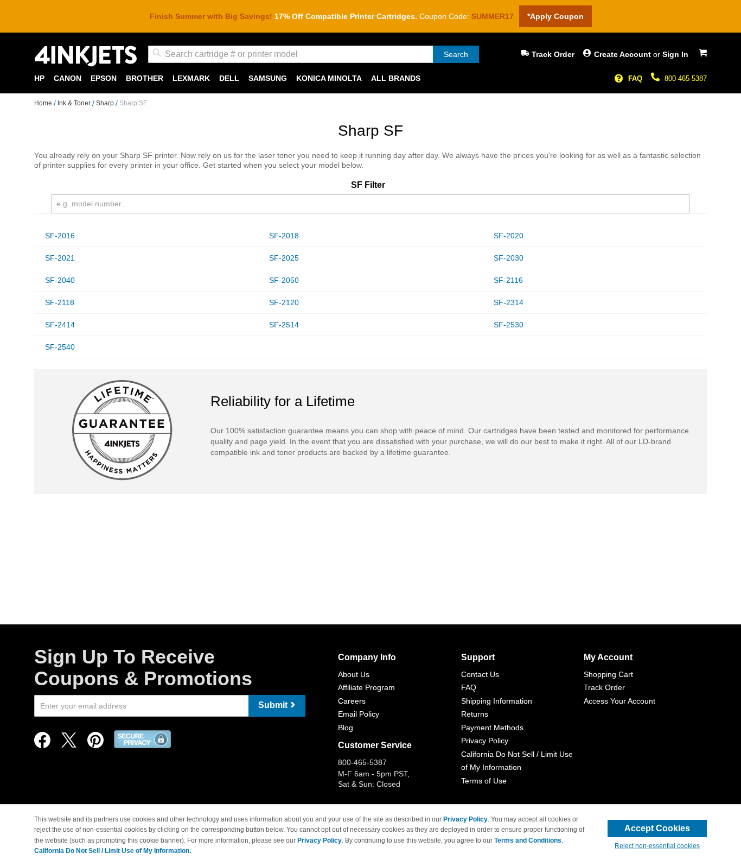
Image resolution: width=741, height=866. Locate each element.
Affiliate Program (366, 687)
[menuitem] (39, 78)
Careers (352, 701)
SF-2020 (508, 235)
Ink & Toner (75, 103)
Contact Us (480, 674)
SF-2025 (284, 258)
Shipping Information (496, 701)
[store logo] (85, 56)
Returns (474, 714)
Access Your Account (619, 701)
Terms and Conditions (527, 840)
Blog (345, 727)
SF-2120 (284, 302)
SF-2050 (284, 280)
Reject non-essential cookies (657, 846)
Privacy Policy (484, 740)
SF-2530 (508, 324)
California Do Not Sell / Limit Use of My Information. (112, 851)
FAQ (635, 78)
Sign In (675, 54)
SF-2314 (508, 302)
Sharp (106, 103)
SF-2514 (284, 324)
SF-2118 (59, 302)
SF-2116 (508, 280)
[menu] (370, 78)
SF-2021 (60, 258)
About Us (353, 674)
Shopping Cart (608, 674)
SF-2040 (60, 280)
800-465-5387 (686, 78)
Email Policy (358, 714)
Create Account (623, 54)
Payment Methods (492, 727)
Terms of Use (484, 780)
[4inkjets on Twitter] (69, 743)
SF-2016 (60, 235)
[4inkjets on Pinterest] (95, 743)
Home (44, 103)
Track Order (553, 54)
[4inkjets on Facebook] (42, 743)
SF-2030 (508, 258)
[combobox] (313, 54)
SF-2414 (60, 324)
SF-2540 (60, 347)
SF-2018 (284, 235)
